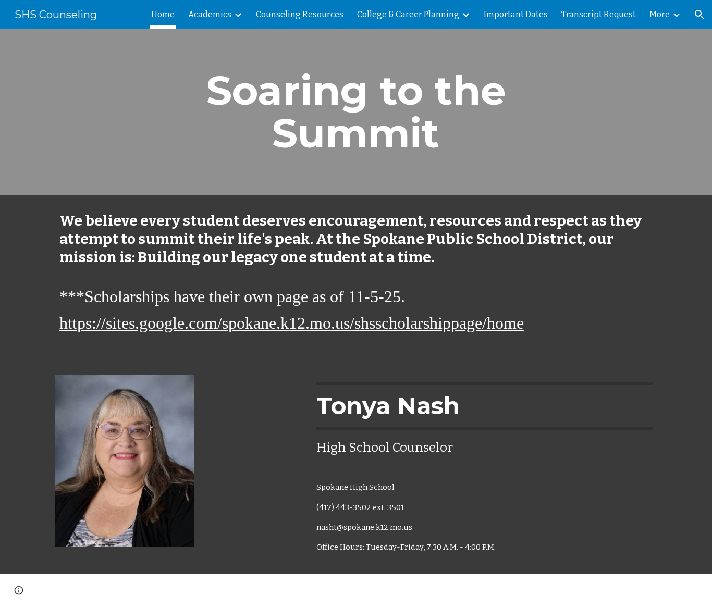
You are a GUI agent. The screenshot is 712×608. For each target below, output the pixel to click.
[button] (699, 14)
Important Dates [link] (516, 14)
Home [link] (163, 14)
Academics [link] (209, 14)
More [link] (659, 14)
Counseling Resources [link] (299, 14)
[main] (356, 112)
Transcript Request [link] (598, 14)
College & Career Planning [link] (408, 14)
